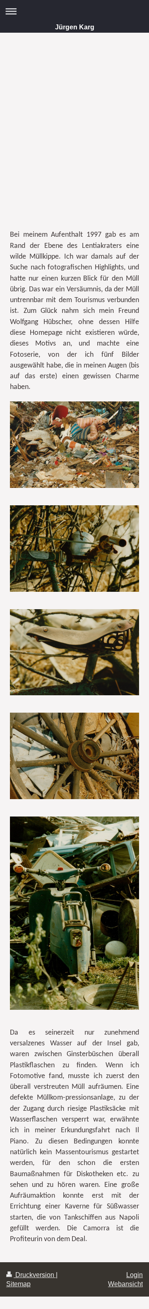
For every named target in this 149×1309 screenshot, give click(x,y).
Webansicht (125, 1283)
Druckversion (35, 1274)
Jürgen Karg (74, 27)
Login (134, 1274)
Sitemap (18, 1283)
